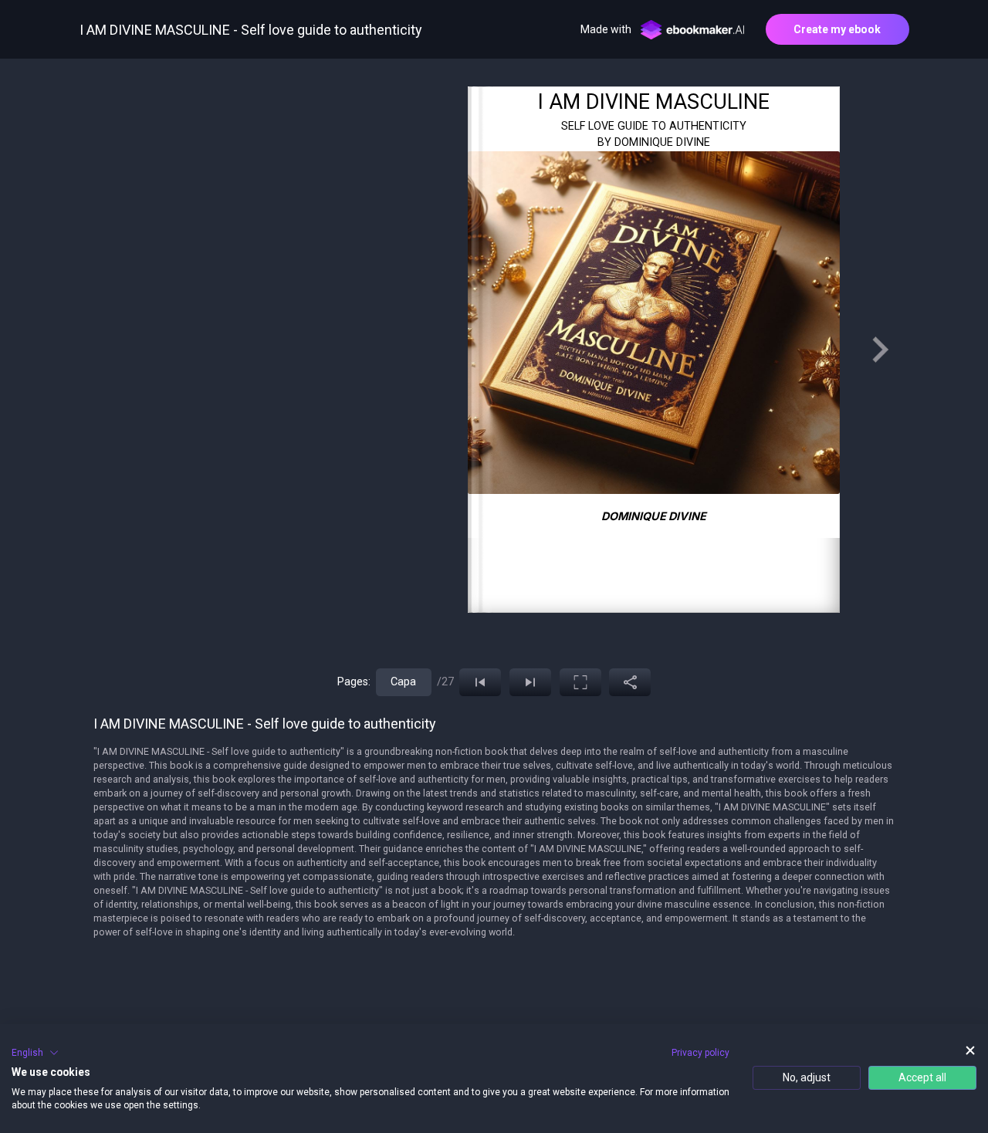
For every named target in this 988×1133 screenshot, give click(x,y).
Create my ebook (837, 29)
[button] (35, 1052)
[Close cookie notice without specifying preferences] (970, 1051)
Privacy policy (700, 1052)
